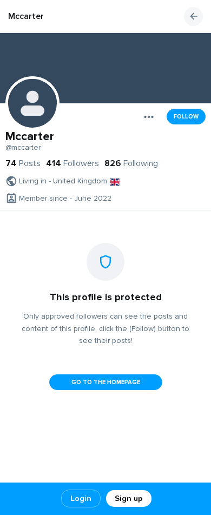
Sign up (129, 498)
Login (80, 498)
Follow (186, 116)
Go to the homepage (105, 382)
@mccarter (23, 147)
